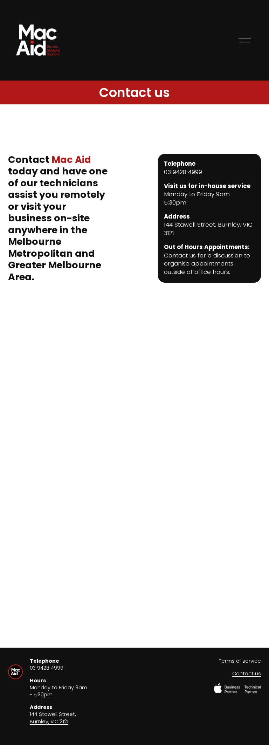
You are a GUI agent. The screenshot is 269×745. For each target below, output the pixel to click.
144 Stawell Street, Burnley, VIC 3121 (53, 718)
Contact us (246, 673)
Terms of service (240, 660)
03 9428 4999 (46, 667)
